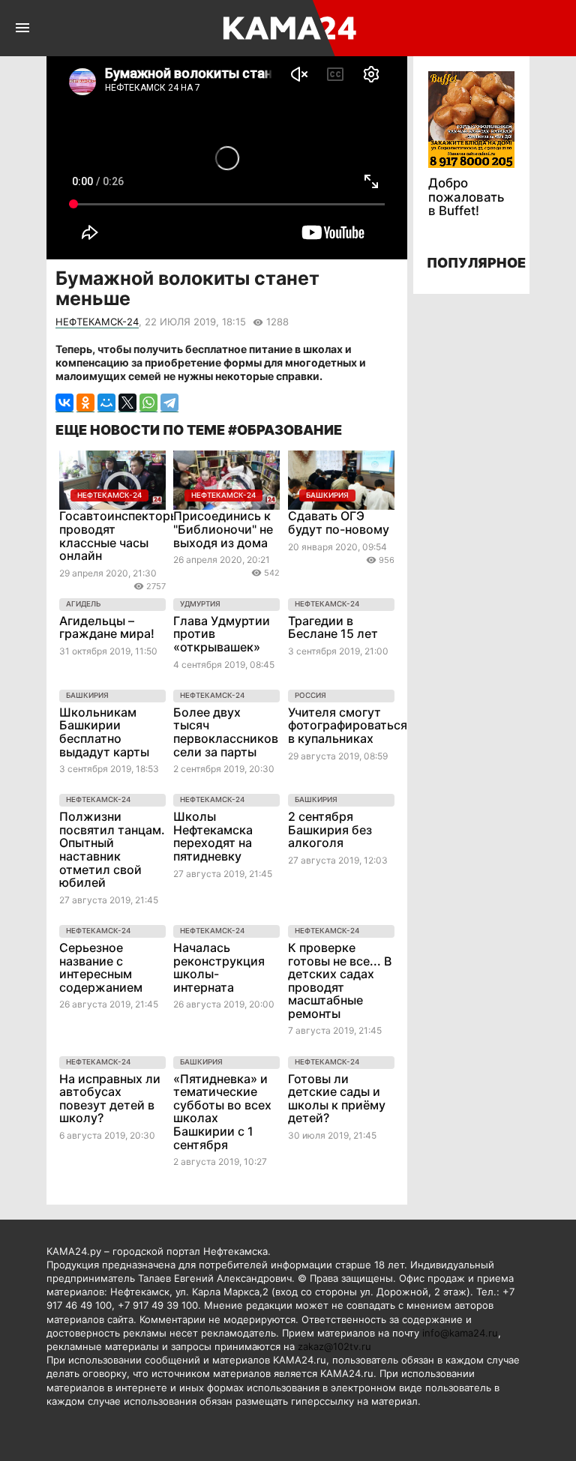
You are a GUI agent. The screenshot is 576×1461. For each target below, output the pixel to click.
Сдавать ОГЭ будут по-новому (338, 522)
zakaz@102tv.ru (334, 1346)
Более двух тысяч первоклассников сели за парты (225, 732)
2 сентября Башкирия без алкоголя (330, 829)
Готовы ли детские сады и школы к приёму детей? (337, 1098)
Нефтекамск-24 (97, 322)
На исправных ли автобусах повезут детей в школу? (109, 1098)
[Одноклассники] (85, 403)
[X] (127, 403)
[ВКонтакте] (65, 403)
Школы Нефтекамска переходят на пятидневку (213, 836)
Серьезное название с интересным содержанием (100, 967)
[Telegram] (169, 403)
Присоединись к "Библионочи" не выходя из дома (223, 528)
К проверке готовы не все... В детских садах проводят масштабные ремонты (340, 980)
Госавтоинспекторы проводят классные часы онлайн (119, 535)
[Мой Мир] (107, 403)
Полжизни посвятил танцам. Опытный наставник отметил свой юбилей (112, 849)
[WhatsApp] (149, 403)
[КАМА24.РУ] (287, 28)
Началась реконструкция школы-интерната (219, 967)
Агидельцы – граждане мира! (106, 627)
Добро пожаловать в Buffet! (466, 196)
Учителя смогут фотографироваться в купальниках (347, 725)
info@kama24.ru (460, 1333)
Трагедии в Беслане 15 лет (333, 627)
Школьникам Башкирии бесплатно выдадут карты (104, 732)
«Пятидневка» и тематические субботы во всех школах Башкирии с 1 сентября (222, 1111)
